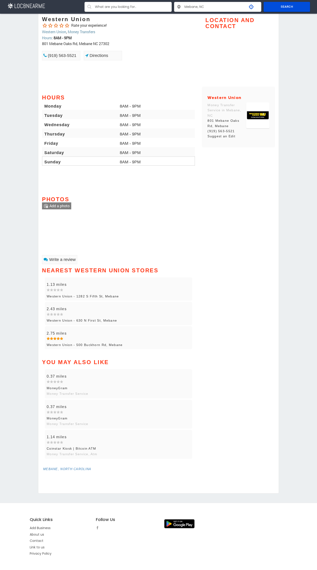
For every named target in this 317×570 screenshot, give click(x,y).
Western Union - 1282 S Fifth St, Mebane (83, 296)
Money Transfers (81, 31)
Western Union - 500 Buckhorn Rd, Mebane (85, 345)
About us (37, 534)
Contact (36, 540)
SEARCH (287, 6)
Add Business (40, 528)
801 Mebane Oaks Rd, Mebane (223, 123)
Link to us (37, 547)
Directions (98, 55)
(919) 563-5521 (61, 55)
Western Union (54, 31)
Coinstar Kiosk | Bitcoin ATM (71, 448)
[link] (71, 225)
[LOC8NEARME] (26, 5)
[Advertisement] (118, 76)
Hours (47, 37)
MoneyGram (57, 388)
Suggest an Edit (221, 136)
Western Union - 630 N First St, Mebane (82, 320)
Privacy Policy (41, 553)
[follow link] (98, 528)
